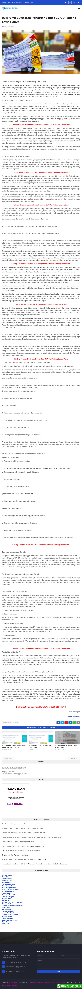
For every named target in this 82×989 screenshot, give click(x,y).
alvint (5, 26)
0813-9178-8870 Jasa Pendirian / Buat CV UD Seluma (21, 850)
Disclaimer (57, 982)
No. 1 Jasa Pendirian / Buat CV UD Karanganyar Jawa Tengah (23, 846)
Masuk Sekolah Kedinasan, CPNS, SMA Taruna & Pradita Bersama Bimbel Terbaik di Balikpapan (35, 864)
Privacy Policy (49, 982)
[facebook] (65, 2)
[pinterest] (78, 2)
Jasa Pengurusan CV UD (10, 722)
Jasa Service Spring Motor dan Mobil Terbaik (17, 824)
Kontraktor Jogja (17, 2)
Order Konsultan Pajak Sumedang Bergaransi (18, 842)
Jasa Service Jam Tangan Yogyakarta (15, 855)
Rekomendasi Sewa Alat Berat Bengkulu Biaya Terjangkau (22, 828)
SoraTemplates (13, 982)
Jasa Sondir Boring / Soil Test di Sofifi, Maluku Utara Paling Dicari (24, 859)
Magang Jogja (6, 2)
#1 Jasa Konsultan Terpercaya (36, 982)
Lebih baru (8, 759)
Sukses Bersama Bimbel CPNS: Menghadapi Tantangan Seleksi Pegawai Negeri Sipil (31, 837)
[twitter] (70, 2)
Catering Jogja (28, 2)
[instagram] (74, 2)
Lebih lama (73, 759)
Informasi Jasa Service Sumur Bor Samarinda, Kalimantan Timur (24, 833)
